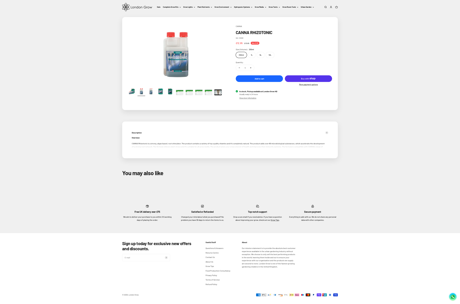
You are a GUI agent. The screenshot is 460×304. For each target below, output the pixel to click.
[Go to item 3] (151, 92)
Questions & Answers (214, 248)
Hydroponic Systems (242, 7)
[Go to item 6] (180, 93)
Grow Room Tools (289, 7)
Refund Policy (211, 284)
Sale (158, 7)
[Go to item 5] (170, 92)
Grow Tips (275, 220)
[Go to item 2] (141, 92)
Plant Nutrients (204, 7)
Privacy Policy (211, 275)
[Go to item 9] (208, 93)
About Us (209, 262)
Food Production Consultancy (218, 271)
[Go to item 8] (199, 93)
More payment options (308, 84)
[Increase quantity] (250, 68)
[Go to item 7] (189, 93)
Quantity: (240, 62)
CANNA (239, 26)
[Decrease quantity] (239, 68)
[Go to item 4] (160, 92)
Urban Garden (306, 7)
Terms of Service (213, 280)
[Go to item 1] (132, 92)
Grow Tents (273, 7)
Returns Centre (212, 253)
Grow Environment (222, 7)
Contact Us (210, 257)
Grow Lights (188, 7)
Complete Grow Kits (170, 7)
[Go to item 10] (218, 92)
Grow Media (259, 7)
